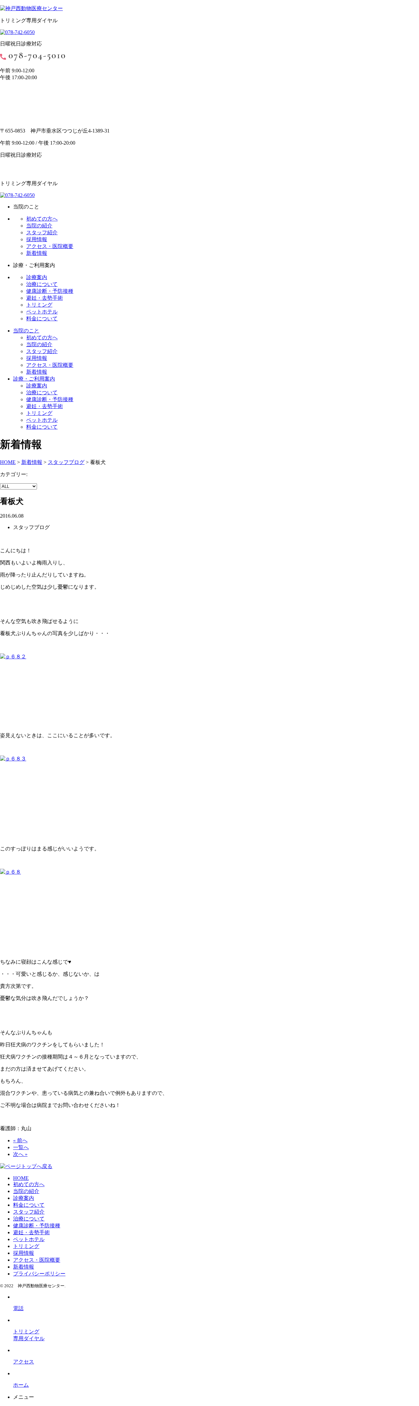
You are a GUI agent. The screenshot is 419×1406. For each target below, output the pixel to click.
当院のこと (26, 330)
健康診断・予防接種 (49, 291)
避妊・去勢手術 (44, 298)
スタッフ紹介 (42, 232)
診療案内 (36, 277)
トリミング (39, 305)
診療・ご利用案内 (34, 379)
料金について (42, 318)
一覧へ (21, 1147)
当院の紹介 (39, 225)
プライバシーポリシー (39, 1273)
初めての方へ (42, 219)
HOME (21, 1178)
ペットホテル (42, 311)
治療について (42, 284)
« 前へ (20, 1140)
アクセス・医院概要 (49, 246)
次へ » (20, 1154)
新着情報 (36, 253)
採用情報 (36, 239)
